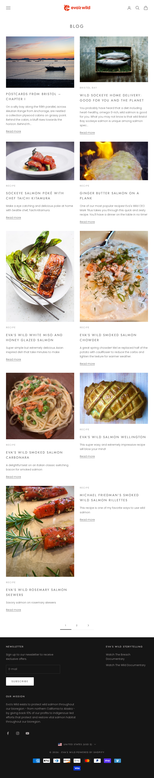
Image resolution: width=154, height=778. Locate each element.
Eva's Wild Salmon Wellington (113, 437)
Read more (13, 131)
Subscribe (19, 681)
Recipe (11, 186)
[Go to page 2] (88, 625)
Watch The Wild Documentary (126, 665)
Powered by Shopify (90, 752)
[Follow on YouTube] (27, 733)
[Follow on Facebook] (8, 733)
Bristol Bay (88, 87)
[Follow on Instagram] (18, 733)
